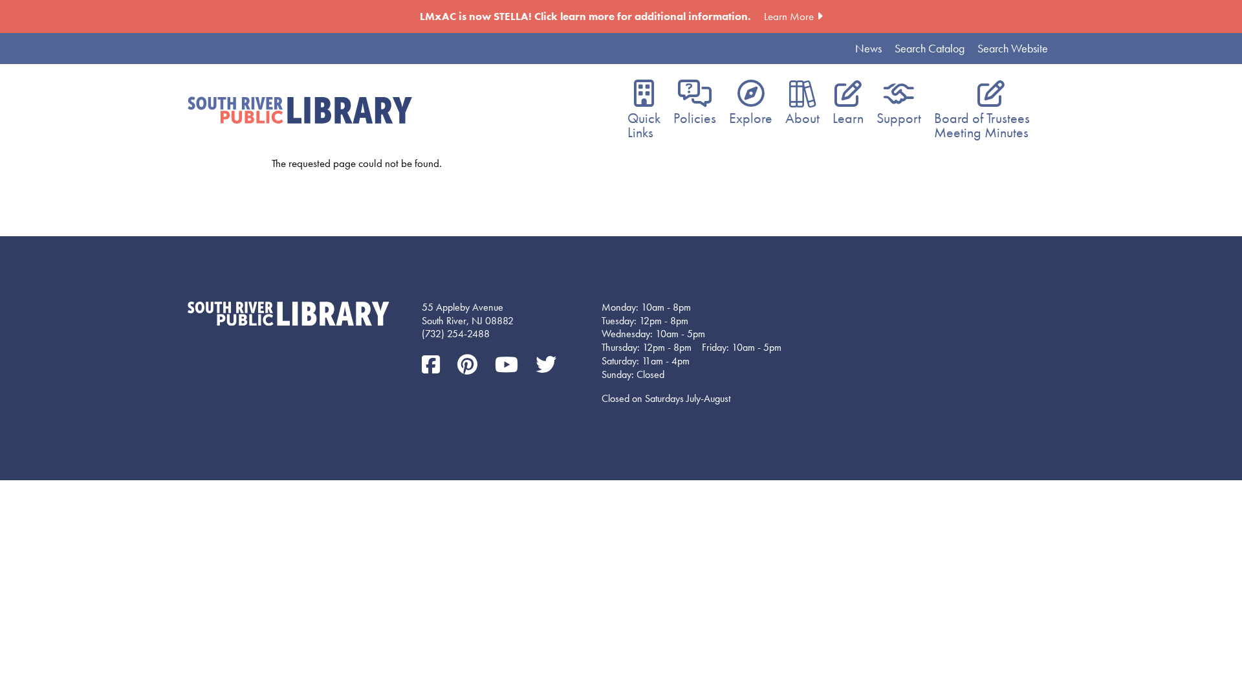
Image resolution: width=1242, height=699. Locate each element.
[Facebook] (433, 365)
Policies (694, 118)
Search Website (1012, 48)
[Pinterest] (469, 365)
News (868, 48)
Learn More (789, 16)
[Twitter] (546, 365)
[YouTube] (509, 365)
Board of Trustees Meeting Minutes (982, 125)
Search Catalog (929, 48)
